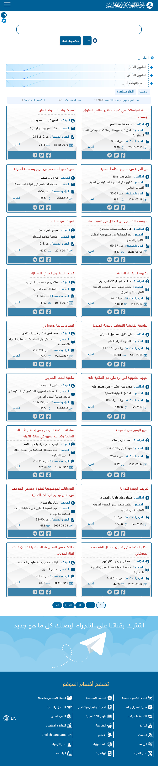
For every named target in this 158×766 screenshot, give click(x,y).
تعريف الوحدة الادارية (134, 489)
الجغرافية (101, 726)
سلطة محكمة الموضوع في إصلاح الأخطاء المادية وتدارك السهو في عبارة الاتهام (45, 433)
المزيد (91, 147)
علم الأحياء (140, 753)
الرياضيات (100, 753)
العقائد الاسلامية (96, 698)
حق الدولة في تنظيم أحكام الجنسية (124, 169)
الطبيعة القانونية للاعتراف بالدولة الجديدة (120, 326)
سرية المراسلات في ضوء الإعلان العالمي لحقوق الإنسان (115, 113)
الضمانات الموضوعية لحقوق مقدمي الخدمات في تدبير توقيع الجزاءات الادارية (43, 492)
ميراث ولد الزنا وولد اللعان (56, 110)
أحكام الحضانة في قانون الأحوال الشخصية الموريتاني (119, 550)
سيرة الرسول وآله (136, 707)
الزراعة (143, 744)
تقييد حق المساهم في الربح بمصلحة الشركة (44, 169)
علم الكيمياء (59, 744)
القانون (143, 58)
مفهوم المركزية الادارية (132, 274)
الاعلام (102, 735)
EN (4, 15)
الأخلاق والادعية (56, 707)
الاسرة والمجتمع (137, 716)
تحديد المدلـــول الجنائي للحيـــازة (52, 274)
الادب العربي (58, 716)
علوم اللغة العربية (96, 716)
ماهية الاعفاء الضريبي (59, 378)
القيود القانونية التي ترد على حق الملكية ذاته (118, 378)
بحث (87, 40)
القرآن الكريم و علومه (134, 698)
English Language (54, 735)
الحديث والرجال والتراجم (92, 707)
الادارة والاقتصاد (56, 726)
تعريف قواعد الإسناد (60, 221)
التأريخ (143, 726)
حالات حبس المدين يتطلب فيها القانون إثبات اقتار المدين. (43, 550)
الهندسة (61, 753)
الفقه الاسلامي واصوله (52, 698)
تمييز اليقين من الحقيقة (132, 430)
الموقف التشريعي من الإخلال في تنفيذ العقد (117, 221)
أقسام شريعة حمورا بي (58, 326)
